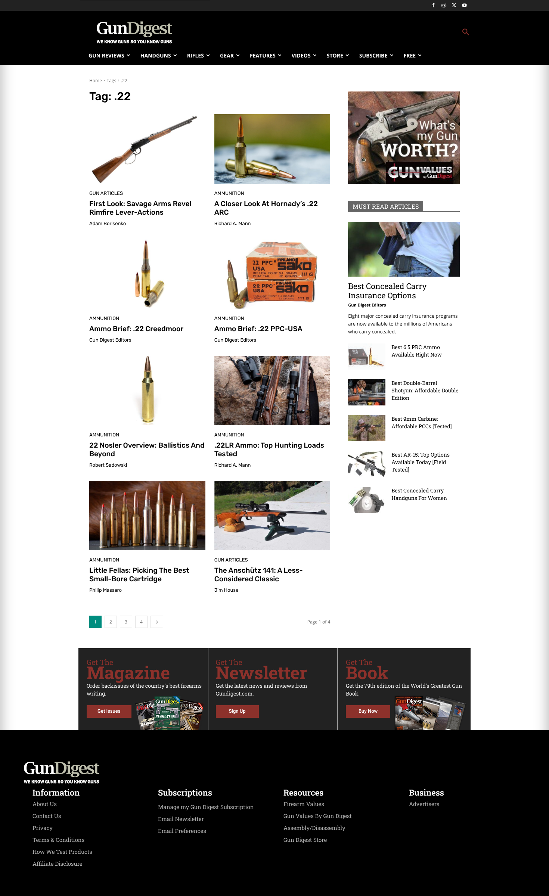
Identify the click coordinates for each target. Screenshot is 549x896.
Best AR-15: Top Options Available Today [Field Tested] (420, 462)
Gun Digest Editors (110, 340)
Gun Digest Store (305, 840)
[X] (454, 5)
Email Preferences (182, 831)
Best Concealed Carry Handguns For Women (419, 494)
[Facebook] (433, 5)
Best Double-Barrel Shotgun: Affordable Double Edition (424, 390)
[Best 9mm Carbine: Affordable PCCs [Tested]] (366, 428)
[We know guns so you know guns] (134, 32)
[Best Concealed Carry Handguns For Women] (366, 500)
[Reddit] (444, 5)
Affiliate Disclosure (57, 864)
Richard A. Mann (232, 224)
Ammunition (229, 193)
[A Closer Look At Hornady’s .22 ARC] (272, 149)
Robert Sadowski (108, 465)
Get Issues (108, 711)
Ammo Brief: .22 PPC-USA (258, 328)
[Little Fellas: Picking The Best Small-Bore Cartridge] (147, 515)
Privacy (42, 828)
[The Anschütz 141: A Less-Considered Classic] (272, 515)
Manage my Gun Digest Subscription (206, 807)
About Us (44, 804)
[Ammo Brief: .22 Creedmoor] (147, 274)
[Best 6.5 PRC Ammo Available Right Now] (366, 356)
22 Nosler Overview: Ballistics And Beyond (147, 449)
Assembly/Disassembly (314, 828)
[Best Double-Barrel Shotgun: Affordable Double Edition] (366, 392)
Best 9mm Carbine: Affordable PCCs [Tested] (421, 422)
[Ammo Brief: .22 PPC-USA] (272, 274)
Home (95, 80)
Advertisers (424, 804)
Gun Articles (106, 193)
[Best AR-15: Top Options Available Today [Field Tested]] (366, 464)
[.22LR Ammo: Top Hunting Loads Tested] (272, 390)
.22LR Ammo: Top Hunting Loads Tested (269, 449)
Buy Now (368, 711)
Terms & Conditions (58, 840)
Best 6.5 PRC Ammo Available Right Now (416, 350)
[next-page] (157, 622)
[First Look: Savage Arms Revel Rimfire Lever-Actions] (147, 149)
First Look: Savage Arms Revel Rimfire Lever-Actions (140, 208)
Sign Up (237, 711)
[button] (335, 32)
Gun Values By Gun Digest (317, 816)
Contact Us (46, 816)
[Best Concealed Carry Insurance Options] (404, 249)
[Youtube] (464, 5)
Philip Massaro (105, 590)
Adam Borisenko (107, 224)
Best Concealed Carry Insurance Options (387, 291)
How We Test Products (62, 852)
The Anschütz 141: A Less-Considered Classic (258, 574)
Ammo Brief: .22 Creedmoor (136, 328)
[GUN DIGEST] (274, 772)
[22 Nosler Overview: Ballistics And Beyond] (147, 390)
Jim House (226, 590)
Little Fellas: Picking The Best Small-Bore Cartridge (139, 574)
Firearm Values (303, 804)
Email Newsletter (181, 819)
